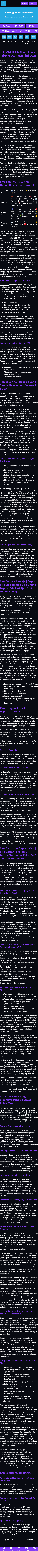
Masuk (33, 3)
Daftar (24, 3)
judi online (17, 89)
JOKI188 (17, 60)
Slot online (4, 285)
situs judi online (12, 231)
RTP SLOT (19, 26)
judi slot (12, 398)
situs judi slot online (22, 1204)
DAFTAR (6, 26)
